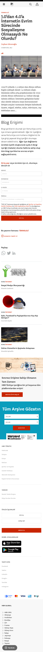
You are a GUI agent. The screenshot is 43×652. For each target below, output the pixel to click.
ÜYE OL (21, 218)
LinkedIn (4, 574)
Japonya (7, 635)
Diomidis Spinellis (7, 351)
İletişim (4, 454)
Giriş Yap (21, 521)
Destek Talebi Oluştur (9, 494)
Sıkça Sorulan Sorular (9, 498)
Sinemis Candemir (7, 288)
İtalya (6, 633)
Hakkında (5, 450)
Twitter (4, 570)
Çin (5, 623)
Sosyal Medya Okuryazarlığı (13, 285)
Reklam (4, 462)
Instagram (5, 586)
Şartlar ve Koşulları (35, 204)
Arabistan (8, 617)
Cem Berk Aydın (6, 321)
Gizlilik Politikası (6, 206)
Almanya (7, 615)
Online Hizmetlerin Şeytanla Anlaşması (18, 348)
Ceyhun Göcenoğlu (9, 44)
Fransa (7, 625)
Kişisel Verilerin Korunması (10, 479)
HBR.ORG (7, 612)
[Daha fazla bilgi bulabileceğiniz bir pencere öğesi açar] (9, 648)
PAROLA (3, 196)
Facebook (5, 566)
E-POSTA (4, 187)
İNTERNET (8, 282)
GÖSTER (21, 428)
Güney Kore (8, 630)
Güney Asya (8, 628)
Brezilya (7, 620)
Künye (4, 458)
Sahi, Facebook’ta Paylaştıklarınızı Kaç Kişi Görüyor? (19, 316)
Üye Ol (21, 515)
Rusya (6, 641)
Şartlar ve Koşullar (8, 467)
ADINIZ (3, 170)
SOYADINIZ (4, 179)
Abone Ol (21, 530)
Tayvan (7, 643)
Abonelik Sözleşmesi (8, 475)
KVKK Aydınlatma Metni (22, 206)
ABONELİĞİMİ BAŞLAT (12, 394)
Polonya (7, 638)
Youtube (4, 582)
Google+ (4, 578)
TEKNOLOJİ (5, 12)
